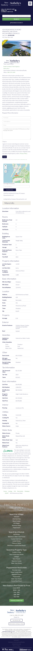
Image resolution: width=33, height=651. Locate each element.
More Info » (6, 68)
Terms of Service (23, 159)
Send (4, 156)
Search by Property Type (17, 550)
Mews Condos (16, 521)
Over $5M (16, 596)
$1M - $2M (16, 592)
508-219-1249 (10, 9)
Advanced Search (17, 22)
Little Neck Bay (16, 519)
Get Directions (9, 189)
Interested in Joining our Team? (16, 623)
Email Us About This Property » (11, 66)
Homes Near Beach (16, 581)
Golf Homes (16, 534)
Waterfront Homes (16, 561)
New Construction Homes (16, 554)
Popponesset (16, 527)
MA (15, 491)
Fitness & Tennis (16, 543)
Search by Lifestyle (16, 532)
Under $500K (16, 588)
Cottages (16, 556)
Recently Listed (16, 570)
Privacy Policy (23, 153)
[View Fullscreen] (5, 171)
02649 (6, 493)
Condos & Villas (16, 552)
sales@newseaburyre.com (8, 631)
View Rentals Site (16, 620)
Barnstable (20, 491)
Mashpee (27, 491)
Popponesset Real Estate (16, 567)
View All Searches (16, 600)
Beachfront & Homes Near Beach (16, 545)
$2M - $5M (16, 594)
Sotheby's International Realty (16, 642)
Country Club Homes (16, 539)
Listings (10, 491)
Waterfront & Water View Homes (16, 536)
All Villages (16, 523)
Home (5, 491)
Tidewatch (16, 516)
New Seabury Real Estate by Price (16, 585)
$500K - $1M (16, 590)
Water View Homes (16, 563)
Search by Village (16, 514)
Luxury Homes (16, 541)
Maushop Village (16, 525)
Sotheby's (16, 640)
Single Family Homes (16, 572)
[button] (16, 19)
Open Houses (16, 559)
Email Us (4, 10)
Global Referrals (16, 644)
